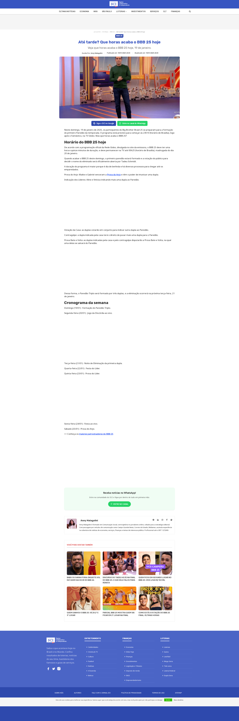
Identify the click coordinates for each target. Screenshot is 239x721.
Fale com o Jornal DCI (101, 693)
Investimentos (138, 11)
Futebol (91, 661)
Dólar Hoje (130, 652)
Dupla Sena (168, 675)
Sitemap (178, 693)
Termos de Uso (158, 693)
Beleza (90, 675)
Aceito (168, 700)
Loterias (120, 11)
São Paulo (107, 11)
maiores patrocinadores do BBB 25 (96, 433)
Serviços (154, 11)
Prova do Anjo (114, 174)
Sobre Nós (59, 693)
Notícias (91, 666)
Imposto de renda (133, 671)
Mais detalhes (178, 700)
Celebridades (93, 647)
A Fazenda (92, 671)
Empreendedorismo (133, 680)
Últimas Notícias (67, 11)
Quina (166, 652)
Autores (77, 693)
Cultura (90, 656)
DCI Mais (105, 32)
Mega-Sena (168, 661)
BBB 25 (112, 32)
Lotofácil (167, 656)
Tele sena (168, 666)
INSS (95, 11)
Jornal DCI (97, 32)
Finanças (175, 11)
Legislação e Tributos (134, 666)
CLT (165, 11)
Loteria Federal (169, 671)
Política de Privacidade (131, 693)
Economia (84, 11)
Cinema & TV (93, 652)
